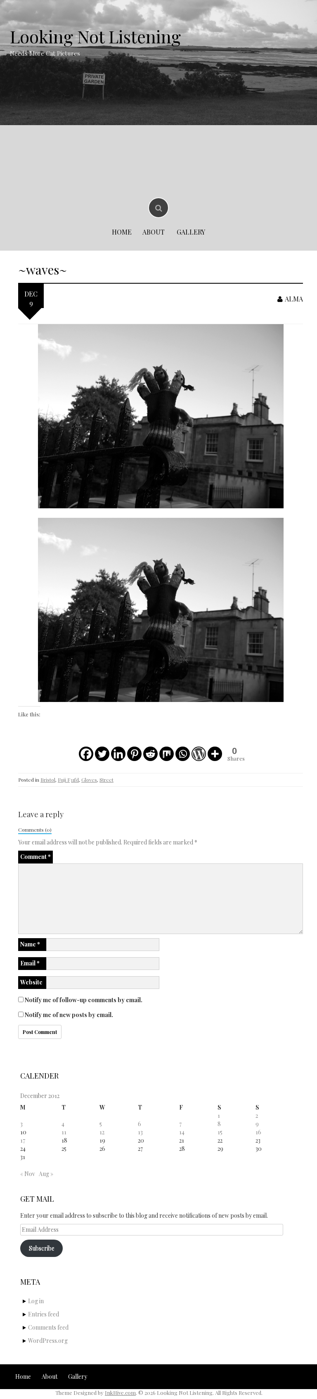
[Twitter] (102, 754)
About (153, 232)
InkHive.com (120, 1392)
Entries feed (43, 1314)
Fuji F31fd (68, 779)
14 (182, 1132)
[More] (215, 754)
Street (106, 779)
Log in (36, 1301)
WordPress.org (48, 1340)
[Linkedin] (118, 754)
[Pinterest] (134, 754)
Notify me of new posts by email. (69, 1015)
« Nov (27, 1174)
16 (258, 1132)
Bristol (47, 779)
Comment (35, 857)
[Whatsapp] (182, 754)
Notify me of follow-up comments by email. (83, 1000)
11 (64, 1132)
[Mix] (166, 754)
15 (220, 1132)
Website (31, 982)
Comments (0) (35, 829)
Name (30, 944)
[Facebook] (86, 754)
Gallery (191, 232)
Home (122, 232)
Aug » (46, 1174)
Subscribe (41, 1248)
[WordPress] (199, 754)
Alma (294, 298)
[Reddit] (150, 754)
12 (101, 1132)
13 (140, 1132)
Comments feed (48, 1327)
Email (30, 963)
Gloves (89, 779)
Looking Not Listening (95, 36)
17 (22, 1140)
